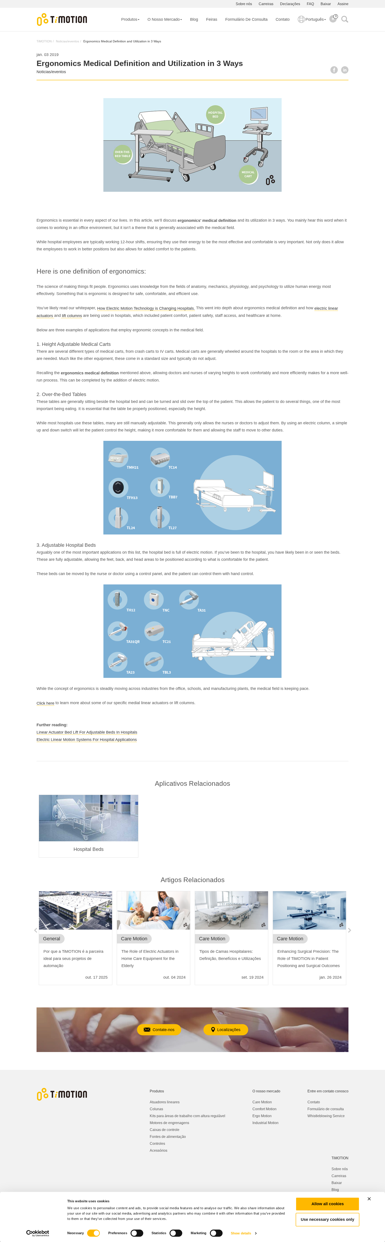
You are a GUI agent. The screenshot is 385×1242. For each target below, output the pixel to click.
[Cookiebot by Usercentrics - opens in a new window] (37, 1233)
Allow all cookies (327, 1204)
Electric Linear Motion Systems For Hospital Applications (87, 739)
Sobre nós (244, 4)
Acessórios (158, 1150)
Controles (157, 1143)
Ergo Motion (262, 1116)
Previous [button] (35, 930)
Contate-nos (163, 1029)
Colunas (156, 1109)
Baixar (326, 4)
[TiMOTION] (62, 19)
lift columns (71, 316)
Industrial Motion (265, 1123)
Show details (241, 1233)
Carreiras (266, 4)
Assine (343, 4)
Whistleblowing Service (326, 1116)
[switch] (137, 1233)
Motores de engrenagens (169, 1123)
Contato (283, 19)
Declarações (290, 4)
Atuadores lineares (165, 1102)
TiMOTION (44, 41)
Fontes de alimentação (168, 1137)
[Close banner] (369, 1198)
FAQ (310, 4)
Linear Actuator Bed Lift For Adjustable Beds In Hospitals (87, 732)
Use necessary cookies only (327, 1219)
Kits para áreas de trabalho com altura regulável (187, 1116)
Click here (45, 703)
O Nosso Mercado (163, 19)
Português (314, 19)
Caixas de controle (164, 1130)
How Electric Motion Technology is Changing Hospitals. (146, 308)
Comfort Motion (264, 1109)
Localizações (228, 1029)
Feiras (211, 19)
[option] (88, 826)
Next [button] (349, 930)
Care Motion (262, 1102)
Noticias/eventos (67, 41)
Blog (194, 19)
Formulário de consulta (246, 19)
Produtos (129, 19)
